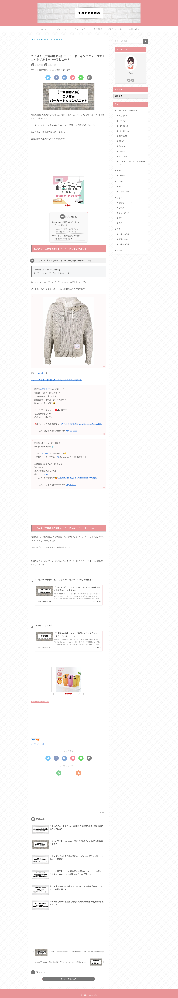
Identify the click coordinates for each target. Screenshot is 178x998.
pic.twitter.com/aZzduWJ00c (90, 424)
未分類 (119, 250)
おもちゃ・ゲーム (125, 203)
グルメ (121, 208)
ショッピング (124, 213)
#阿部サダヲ (45, 389)
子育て (119, 229)
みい (131, 73)
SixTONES (123, 136)
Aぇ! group (123, 116)
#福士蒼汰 (44, 453)
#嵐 (58, 457)
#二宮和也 (65, 424)
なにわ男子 (123, 156)
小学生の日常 (124, 244)
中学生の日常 (124, 234)
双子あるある (124, 239)
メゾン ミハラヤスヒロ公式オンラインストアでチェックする (56, 380)
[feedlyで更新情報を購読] (58, 773)
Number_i (122, 175)
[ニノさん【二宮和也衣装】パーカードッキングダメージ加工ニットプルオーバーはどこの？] (64, 77)
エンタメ (120, 181)
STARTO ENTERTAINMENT (41, 702)
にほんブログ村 (37, 744)
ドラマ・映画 (124, 192)
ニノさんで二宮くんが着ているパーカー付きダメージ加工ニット (68, 230)
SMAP (121, 141)
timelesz (122, 151)
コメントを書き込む (69, 979)
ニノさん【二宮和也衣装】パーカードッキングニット (67, 223)
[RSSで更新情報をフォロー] (78, 773)
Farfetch (40, 373)
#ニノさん (44, 474)
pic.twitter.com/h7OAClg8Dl (86, 478)
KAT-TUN (122, 121)
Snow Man (123, 146)
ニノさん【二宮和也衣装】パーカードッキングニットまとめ (67, 237)
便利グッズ (123, 218)
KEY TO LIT (123, 126)
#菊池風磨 (74, 424)
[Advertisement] (68, 46)
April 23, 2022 (71, 431)
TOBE (119, 170)
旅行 (120, 223)
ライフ (119, 198)
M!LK (121, 186)
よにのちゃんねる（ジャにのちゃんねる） (131, 162)
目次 (67, 216)
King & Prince (124, 131)
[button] (145, 41)
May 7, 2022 (71, 485)
